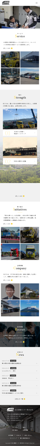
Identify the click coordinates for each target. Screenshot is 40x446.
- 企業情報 (25, 430)
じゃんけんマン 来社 (9, 371)
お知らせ (18, 435)
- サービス (15, 427)
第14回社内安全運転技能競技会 (11, 363)
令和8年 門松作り (8, 378)
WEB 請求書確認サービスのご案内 (12, 393)
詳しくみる (6, 48)
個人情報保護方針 (25, 438)
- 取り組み (15, 430)
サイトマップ (13, 438)
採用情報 (10, 435)
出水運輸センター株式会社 (6, 3)
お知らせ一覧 (19, 399)
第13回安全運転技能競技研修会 (11, 386)
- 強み (23, 427)
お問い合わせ (28, 435)
